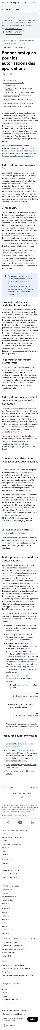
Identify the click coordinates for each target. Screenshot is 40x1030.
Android (4, 834)
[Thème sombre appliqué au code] (37, 693)
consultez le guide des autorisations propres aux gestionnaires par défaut (18, 446)
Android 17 (5, 912)
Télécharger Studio (8, 953)
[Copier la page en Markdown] (11, 74)
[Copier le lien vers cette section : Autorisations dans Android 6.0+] (7, 169)
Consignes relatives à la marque (14, 1014)
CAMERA (18, 654)
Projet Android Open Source (11, 844)
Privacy (17, 9)
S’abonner (34, 1019)
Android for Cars (7, 900)
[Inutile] (28, 47)
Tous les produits (8, 1003)
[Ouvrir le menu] (3, 2)
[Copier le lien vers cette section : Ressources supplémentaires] (4, 739)
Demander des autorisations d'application (18, 156)
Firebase (5, 996)
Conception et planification (25, 41)
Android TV (5, 903)
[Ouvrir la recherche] (22, 2)
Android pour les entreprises (11, 837)
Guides (22, 43)
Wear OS (5, 893)
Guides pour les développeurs (12, 946)
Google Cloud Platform (10, 999)
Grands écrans (7, 890)
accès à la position (13, 540)
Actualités (5, 848)
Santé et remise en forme (10, 870)
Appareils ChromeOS (9, 897)
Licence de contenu (31, 807)
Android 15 (5, 919)
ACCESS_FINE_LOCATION (16, 657)
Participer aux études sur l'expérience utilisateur (18, 975)
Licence (24, 1010)
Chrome (4, 993)
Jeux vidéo (5, 863)
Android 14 (5, 923)
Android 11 (5, 933)
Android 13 (5, 926)
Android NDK (6, 956)
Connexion (33, 3)
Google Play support (8, 972)
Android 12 (5, 930)
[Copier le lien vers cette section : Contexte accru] (19, 208)
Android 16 (5, 916)
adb (17, 676)
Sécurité (4, 841)
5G (3, 881)
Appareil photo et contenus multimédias (15, 874)
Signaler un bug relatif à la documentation (16, 968)
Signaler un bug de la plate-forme (13, 965)
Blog (3, 851)
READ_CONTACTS (29, 654)
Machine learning (7, 867)
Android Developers (8, 41)
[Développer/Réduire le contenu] (15, 80)
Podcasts (5, 854)
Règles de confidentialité (10, 877)
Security (6, 9)
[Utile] (25, 47)
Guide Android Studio (9, 942)
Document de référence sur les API (13, 949)
